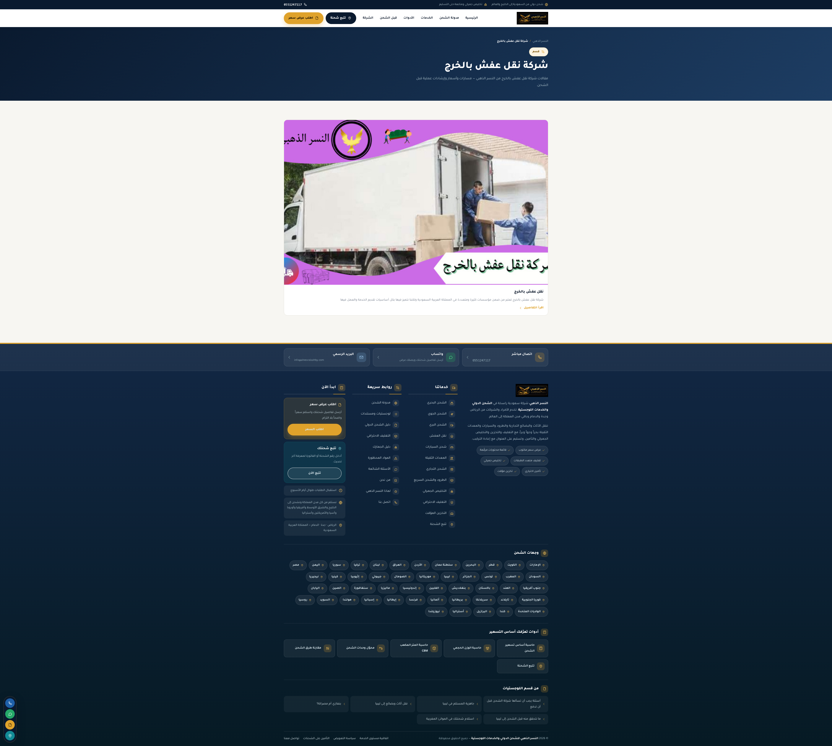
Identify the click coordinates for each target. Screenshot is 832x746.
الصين (336, 588)
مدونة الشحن (449, 18)
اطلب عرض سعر (301, 18)
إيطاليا (391, 600)
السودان (535, 576)
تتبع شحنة (338, 18)
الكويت (512, 565)
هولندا (347, 600)
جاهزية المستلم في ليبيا (458, 704)
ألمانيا (435, 600)
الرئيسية (471, 18)
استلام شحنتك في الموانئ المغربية (450, 719)
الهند (506, 588)
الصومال (400, 576)
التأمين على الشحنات (316, 738)
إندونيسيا (409, 588)
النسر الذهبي (540, 41)
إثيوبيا (355, 576)
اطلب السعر (314, 429)
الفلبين (434, 588)
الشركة (368, 18)
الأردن (418, 565)
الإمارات (535, 565)
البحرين (471, 565)
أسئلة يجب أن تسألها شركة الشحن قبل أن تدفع (514, 704)
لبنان (376, 565)
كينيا (335, 576)
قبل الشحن (388, 18)
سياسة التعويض (344, 738)
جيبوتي (376, 576)
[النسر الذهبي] (532, 18)
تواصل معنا (291, 738)
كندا (502, 611)
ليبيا (447, 576)
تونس (488, 576)
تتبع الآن (314, 473)
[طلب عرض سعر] (10, 725)
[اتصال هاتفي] (10, 703)
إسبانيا (369, 600)
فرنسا (413, 600)
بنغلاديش (459, 588)
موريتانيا (425, 576)
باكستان (484, 588)
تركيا (357, 565)
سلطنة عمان (444, 565)
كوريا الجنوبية (531, 600)
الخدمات (427, 18)
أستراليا (458, 611)
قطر (492, 565)
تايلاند (505, 600)
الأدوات (408, 18)
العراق (397, 565)
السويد (325, 600)
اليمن (316, 565)
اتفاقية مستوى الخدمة (374, 738)
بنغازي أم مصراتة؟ (329, 704)
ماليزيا (385, 588)
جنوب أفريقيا (532, 588)
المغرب (511, 576)
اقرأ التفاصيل (534, 307)
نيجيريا (314, 576)
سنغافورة (361, 588)
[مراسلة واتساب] (10, 714)
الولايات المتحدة (529, 611)
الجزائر (467, 576)
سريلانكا (482, 600)
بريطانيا (457, 600)
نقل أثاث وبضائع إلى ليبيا (391, 704)
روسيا (303, 600)
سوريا (337, 565)
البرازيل (482, 611)
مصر (296, 565)
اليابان (315, 588)
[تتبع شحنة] (10, 735)
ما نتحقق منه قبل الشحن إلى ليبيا (518, 719)
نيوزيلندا (434, 611)
